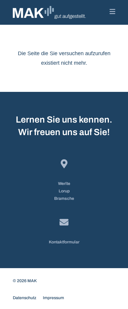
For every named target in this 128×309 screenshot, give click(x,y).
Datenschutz (24, 298)
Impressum (53, 298)
